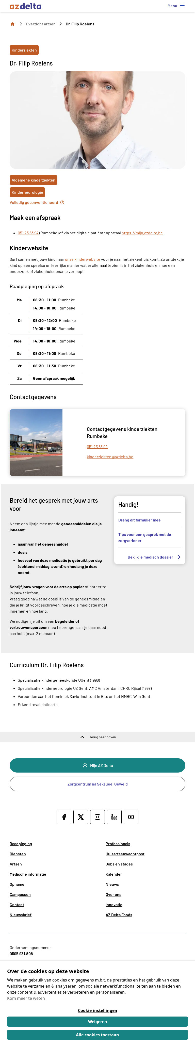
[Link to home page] (13, 23)
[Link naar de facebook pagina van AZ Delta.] (64, 817)
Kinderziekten (24, 49)
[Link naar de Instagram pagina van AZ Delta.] (97, 817)
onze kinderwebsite (82, 259)
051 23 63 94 (28, 232)
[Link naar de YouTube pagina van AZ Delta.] (131, 817)
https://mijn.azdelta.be (142, 232)
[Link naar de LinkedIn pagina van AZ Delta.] (114, 817)
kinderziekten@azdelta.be (110, 456)
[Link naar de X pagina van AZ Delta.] (80, 817)
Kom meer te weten (26, 998)
